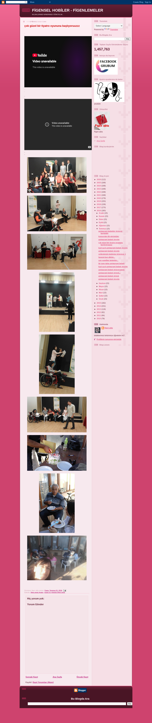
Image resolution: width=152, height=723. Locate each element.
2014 (99, 306)
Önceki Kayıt (82, 677)
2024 (99, 186)
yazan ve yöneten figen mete (54, 592)
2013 (99, 309)
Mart (101, 293)
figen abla (109, 328)
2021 (99, 195)
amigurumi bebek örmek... (109, 273)
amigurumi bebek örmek (108, 276)
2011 (99, 315)
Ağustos (102, 226)
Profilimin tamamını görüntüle (109, 339)
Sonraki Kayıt (32, 677)
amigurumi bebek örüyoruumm (111, 270)
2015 (99, 303)
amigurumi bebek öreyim (108, 240)
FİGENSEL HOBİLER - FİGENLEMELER (67, 10)
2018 (99, 204)
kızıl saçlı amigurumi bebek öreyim (113, 248)
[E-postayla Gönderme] (64, 590)
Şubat (101, 296)
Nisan (101, 289)
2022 (99, 192)
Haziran (102, 283)
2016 (99, 211)
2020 (99, 198)
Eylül (101, 222)
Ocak (101, 299)
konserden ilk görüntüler (108, 236)
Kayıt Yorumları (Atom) (43, 682)
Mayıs (101, 286)
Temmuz (102, 229)
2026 (99, 179)
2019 (99, 201)
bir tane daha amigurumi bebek (111, 263)
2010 (99, 318)
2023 (99, 189)
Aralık (101, 213)
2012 (99, 312)
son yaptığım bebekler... (108, 260)
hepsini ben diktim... (106, 257)
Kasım (102, 216)
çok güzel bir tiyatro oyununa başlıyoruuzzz (52, 25)
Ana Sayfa (57, 677)
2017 (99, 207)
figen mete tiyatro (37, 592)
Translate (114, 29)
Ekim (101, 219)
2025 (99, 183)
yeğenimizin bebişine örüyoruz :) (112, 254)
